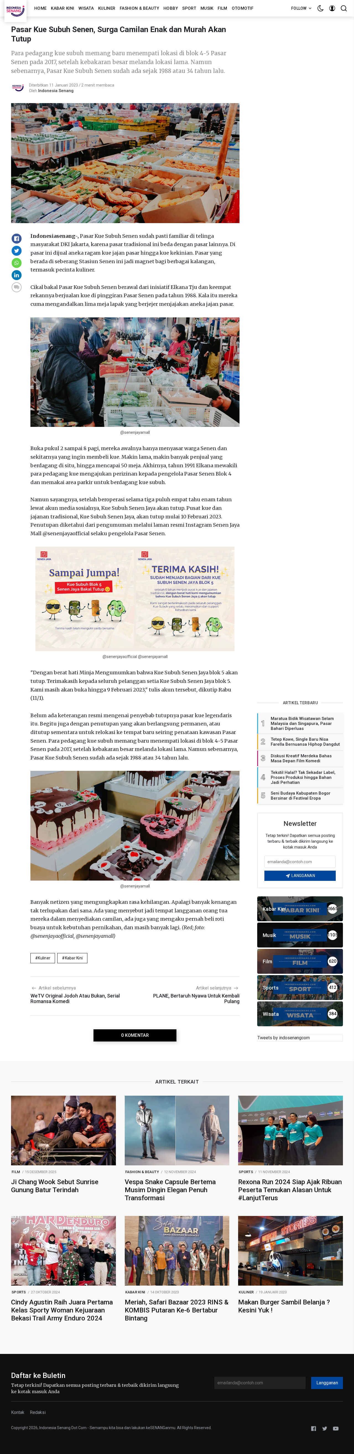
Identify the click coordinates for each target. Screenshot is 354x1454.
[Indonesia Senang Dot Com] (336, 1428)
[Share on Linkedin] (17, 275)
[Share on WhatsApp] (17, 263)
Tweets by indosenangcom (283, 1037)
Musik (207, 8)
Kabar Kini (62, 8)
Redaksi (38, 1412)
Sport (189, 8)
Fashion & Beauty (139, 8)
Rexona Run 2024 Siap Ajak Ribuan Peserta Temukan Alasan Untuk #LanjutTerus (290, 1190)
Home (40, 8)
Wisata (86, 8)
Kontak (17, 1412)
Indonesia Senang (56, 90)
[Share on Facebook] (17, 239)
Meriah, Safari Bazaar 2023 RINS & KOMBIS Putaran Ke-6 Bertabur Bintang (176, 1310)
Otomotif (242, 8)
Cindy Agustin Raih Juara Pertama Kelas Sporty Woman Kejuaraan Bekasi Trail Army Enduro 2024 (62, 1310)
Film (222, 8)
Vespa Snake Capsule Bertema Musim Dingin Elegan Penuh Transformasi (170, 1190)
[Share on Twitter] (17, 251)
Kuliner (106, 8)
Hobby (170, 8)
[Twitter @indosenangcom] (324, 1428)
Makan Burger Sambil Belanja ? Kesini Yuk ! (284, 1306)
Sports (246, 1172)
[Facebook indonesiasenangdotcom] (313, 1428)
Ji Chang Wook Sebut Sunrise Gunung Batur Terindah (54, 1186)
